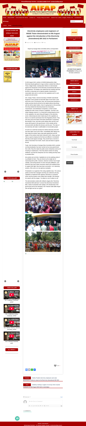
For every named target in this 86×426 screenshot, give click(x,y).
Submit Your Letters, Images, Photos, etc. (62, 17)
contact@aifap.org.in (57, 1)
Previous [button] (5, 172)
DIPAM (74, 91)
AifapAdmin (38, 42)
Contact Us (32, 17)
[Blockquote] (41, 406)
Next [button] (18, 172)
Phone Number (74, 154)
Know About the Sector (22, 17)
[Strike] (35, 406)
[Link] (44, 406)
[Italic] (31, 406)
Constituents (78, 17)
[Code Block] (42, 406)
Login (61, 397)
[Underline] (33, 406)
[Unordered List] (39, 406)
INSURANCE (74, 100)
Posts (44, 42)
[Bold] (29, 406)
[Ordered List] (37, 406)
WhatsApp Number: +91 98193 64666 (34, 425)
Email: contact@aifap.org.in (54, 425)
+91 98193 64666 (41, 1)
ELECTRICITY (73, 95)
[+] (48, 405)
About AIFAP (11, 17)
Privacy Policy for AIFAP (43, 17)
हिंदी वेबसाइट (6, 21)
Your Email (74, 139)
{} (46, 405)
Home (4, 17)
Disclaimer (45, 423)
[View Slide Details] (8, 121)
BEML (73, 87)
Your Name (74, 147)
